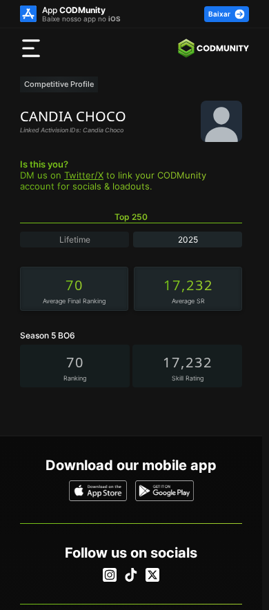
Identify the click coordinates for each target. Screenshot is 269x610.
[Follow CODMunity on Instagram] (110, 575)
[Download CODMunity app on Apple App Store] (98, 490)
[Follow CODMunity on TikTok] (131, 575)
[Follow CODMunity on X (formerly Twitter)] (152, 575)
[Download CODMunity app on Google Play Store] (164, 490)
